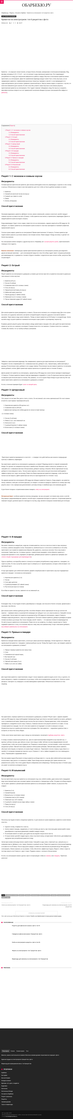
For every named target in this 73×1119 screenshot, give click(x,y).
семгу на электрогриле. (42, 489)
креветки (21, 895)
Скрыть (12, 125)
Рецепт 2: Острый (11, 137)
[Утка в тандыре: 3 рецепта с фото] (14, 1036)
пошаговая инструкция (64, 895)
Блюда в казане (6, 1080)
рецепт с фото (6, 897)
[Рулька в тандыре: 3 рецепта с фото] (23, 1036)
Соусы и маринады (7, 1104)
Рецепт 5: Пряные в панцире (14, 157)
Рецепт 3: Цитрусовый (12, 144)
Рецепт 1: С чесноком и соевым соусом (17, 130)
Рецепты (4, 1099)
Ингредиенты (14, 132)
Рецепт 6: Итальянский (12, 164)
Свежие (13, 1051)
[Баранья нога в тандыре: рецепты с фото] (40, 1036)
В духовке (4, 1086)
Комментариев (20, 1051)
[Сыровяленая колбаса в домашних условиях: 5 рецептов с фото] (57, 1036)
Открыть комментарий (36, 913)
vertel (6, 23)
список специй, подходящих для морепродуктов (16, 557)
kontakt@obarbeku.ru (11, 1116)
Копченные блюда (7, 1091)
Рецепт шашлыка (6, 1096)
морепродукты (35, 895)
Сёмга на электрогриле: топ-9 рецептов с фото (15, 904)
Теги (27, 1051)
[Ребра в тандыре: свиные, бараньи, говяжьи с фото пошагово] (31, 1036)
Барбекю (4, 1072)
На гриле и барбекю (9, 16)
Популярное (5, 1051)
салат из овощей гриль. (30, 384)
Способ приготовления (17, 134)
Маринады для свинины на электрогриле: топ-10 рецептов (57, 904)
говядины (57, 855)
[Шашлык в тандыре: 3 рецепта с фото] (5, 1036)
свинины (48, 855)
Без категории (5, 1078)
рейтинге (4, 92)
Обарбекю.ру (36, 5)
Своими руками (6, 1102)
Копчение (4, 1088)
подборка (53, 895)
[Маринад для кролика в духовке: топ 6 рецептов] (65, 1036)
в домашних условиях (12, 895)
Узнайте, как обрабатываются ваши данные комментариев (45, 916)
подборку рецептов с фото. (56, 735)
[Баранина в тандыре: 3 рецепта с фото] (48, 1036)
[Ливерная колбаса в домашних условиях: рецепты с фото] (65, 1043)
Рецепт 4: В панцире (12, 151)
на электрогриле (45, 895)
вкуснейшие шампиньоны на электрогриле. (14, 626)
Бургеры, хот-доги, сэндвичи (10, 1083)
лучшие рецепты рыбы (51, 241)
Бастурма (4, 1075)
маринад (27, 895)
